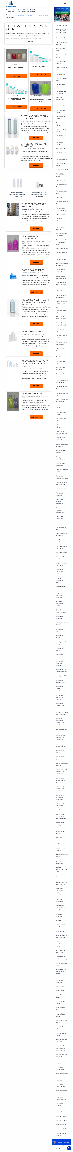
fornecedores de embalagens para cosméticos (61, 980)
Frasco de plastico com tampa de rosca (61, 242)
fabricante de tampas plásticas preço (61, 780)
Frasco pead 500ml (62, 248)
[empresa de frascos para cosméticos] (12, 150)
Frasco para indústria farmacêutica (60, 510)
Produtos (16, 10)
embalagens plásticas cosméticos (59, 689)
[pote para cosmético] (13, 275)
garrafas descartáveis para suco (61, 869)
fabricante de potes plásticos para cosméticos (62, 772)
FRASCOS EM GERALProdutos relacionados (63, 29)
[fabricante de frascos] (13, 337)
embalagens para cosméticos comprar (61, 663)
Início (8, 10)
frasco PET (59, 838)
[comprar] (40, 88)
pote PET (59, 921)
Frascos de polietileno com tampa (60, 221)
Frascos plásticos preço (20, 16)
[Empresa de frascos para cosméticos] (12, 127)
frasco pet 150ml (61, 1116)
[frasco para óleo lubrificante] (13, 244)
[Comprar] (40, 56)
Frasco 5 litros (60, 180)
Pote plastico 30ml (62, 170)
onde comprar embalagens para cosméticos (61, 908)
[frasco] (16, 56)
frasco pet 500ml (61, 1125)
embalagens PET (61, 676)
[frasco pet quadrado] (13, 402)
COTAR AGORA (17, 76)
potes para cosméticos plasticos (59, 944)
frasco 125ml (60, 986)
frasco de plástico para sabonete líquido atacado (61, 1048)
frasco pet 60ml (61, 1129)
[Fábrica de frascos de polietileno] (13, 209)
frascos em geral (29, 10)
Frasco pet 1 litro (61, 148)
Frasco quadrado (61, 214)
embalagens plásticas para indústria (60, 697)
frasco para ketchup (62, 1074)
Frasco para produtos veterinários (59, 501)
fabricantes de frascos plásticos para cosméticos (61, 816)
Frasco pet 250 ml (61, 197)
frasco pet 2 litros (61, 1120)
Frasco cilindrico (60, 74)
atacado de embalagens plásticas (59, 572)
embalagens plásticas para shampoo (60, 706)
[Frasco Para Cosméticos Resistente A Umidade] (13, 364)
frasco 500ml (60, 991)
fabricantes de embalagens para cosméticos (61, 797)
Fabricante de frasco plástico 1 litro (61, 310)
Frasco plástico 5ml (62, 159)
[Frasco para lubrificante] (13, 308)
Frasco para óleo (61, 523)
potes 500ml (60, 931)
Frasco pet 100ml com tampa (43, 16)
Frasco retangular (61, 259)
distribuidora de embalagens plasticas (60, 604)
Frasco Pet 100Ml (61, 553)
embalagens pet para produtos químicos (61, 971)
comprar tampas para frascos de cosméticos (61, 595)
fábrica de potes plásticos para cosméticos (61, 738)
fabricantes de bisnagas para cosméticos (60, 789)
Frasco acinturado (61, 489)
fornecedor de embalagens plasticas (60, 825)
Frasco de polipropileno (30, 16)
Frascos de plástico (62, 38)
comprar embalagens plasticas (59, 580)
